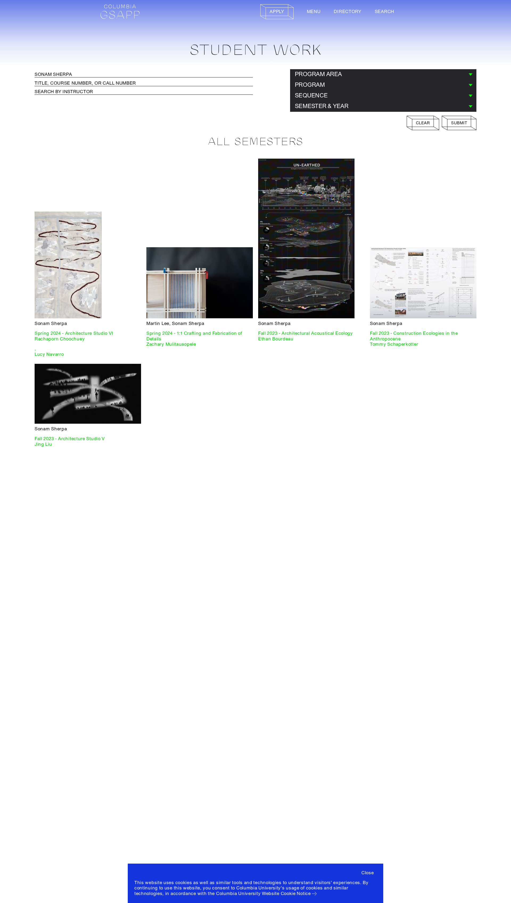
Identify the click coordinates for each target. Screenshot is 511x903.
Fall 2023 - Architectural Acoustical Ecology (305, 333)
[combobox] (383, 74)
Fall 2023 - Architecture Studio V (70, 439)
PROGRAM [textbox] (310, 84)
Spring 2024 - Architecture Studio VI (74, 333)
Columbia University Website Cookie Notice (263, 893)
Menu (314, 11)
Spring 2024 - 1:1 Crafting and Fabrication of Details (194, 336)
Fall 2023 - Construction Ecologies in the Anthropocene (414, 336)
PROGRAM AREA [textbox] (318, 74)
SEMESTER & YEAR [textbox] (321, 106)
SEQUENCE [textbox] (311, 95)
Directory (347, 11)
